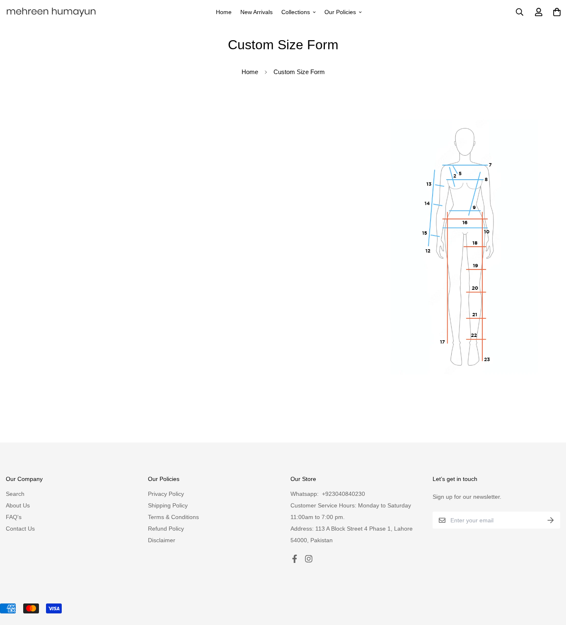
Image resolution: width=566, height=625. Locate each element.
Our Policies (340, 12)
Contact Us (20, 528)
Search (15, 493)
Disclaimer (161, 540)
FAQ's (14, 517)
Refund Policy (166, 528)
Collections (295, 12)
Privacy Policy (166, 493)
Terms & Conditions (173, 517)
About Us (18, 505)
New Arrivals (256, 12)
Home (224, 12)
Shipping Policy (168, 505)
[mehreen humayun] (51, 12)
